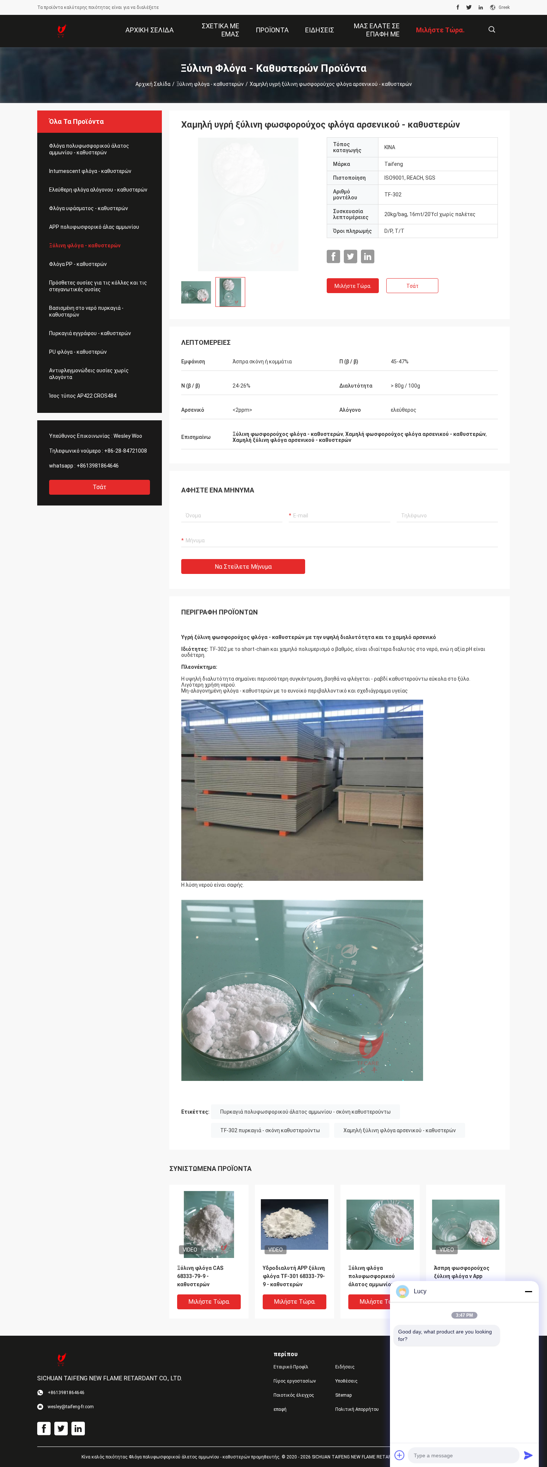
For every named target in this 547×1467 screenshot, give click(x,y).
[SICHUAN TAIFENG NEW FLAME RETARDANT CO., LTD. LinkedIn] (481, 7)
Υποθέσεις (346, 1381)
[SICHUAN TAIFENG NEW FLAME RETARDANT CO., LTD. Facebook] (457, 7)
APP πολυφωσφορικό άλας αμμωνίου (94, 227)
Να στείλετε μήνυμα (243, 566)
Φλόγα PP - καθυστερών (78, 264)
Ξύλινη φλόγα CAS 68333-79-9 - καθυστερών (200, 1276)
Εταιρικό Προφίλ (291, 1367)
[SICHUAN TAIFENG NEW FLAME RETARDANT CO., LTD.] (61, 31)
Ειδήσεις (345, 1367)
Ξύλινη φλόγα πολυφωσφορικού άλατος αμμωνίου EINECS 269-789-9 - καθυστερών (372, 1276)
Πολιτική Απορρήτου (357, 1409)
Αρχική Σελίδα (152, 84)
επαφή (280, 1409)
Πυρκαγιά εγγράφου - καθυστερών (90, 333)
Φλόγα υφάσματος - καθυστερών (88, 208)
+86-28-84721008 (125, 451)
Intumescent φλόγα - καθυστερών (90, 171)
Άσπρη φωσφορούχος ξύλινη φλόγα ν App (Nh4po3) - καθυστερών (463, 1276)
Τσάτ (99, 487)
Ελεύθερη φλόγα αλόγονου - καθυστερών (98, 190)
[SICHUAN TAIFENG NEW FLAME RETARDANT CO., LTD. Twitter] (469, 7)
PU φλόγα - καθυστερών (78, 352)
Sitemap (343, 1395)
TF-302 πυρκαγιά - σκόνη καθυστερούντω (270, 1130)
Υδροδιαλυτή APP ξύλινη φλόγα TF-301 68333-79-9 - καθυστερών (294, 1276)
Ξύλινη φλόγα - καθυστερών (210, 84)
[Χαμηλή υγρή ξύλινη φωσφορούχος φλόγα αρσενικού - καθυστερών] (248, 204)
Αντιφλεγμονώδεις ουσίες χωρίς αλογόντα (89, 373)
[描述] (492, 29)
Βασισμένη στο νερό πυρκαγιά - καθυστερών (86, 311)
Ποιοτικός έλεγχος (294, 1395)
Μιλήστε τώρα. (353, 286)
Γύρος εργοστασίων (295, 1381)
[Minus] (528, 1291)
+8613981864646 (98, 466)
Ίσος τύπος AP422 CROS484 (82, 396)
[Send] (528, 1455)
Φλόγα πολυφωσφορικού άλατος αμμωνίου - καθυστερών (89, 149)
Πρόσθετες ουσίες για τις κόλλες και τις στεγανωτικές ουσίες (98, 286)
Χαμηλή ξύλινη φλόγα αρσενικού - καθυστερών (399, 1130)
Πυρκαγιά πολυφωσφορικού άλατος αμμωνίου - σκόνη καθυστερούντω (305, 1112)
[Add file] (399, 1455)
